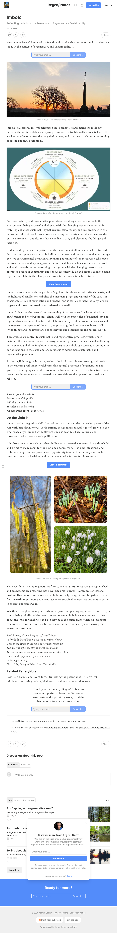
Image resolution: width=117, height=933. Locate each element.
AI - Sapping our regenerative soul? (30, 808)
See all (12, 870)
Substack (44, 927)
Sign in (108, 5)
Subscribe (93, 5)
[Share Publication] (82, 5)
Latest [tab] (17, 800)
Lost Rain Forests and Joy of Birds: (27, 677)
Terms (65, 912)
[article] (58, 814)
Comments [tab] (13, 764)
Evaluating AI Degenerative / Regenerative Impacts (32, 812)
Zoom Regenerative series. (73, 721)
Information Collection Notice (57, 868)
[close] (86, 822)
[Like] (9, 35)
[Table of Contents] (3, 466)
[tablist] (19, 765)
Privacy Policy (80, 868)
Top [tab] (10, 800)
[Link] (2, 417)
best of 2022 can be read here (94, 728)
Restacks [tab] (25, 764)
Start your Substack (51, 919)
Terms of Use (72, 865)
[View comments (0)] (16, 35)
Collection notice (78, 912)
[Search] (75, 5)
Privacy (57, 912)
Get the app (72, 919)
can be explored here (57, 728)
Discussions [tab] (28, 800)
